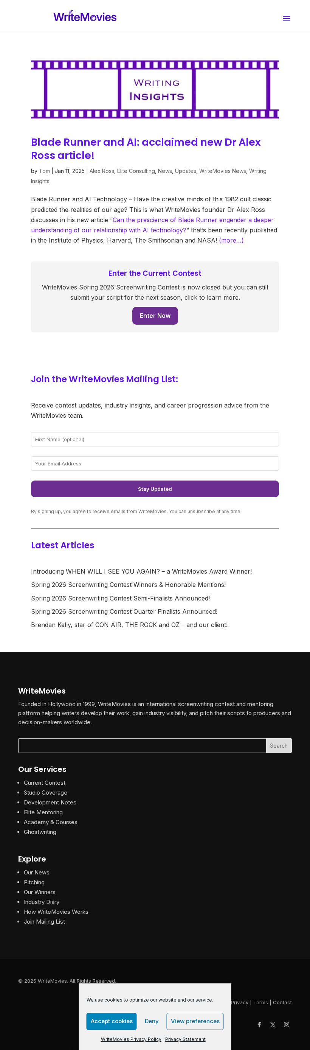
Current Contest (44, 782)
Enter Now (155, 315)
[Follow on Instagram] (286, 1024)
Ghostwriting (40, 831)
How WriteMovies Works (56, 911)
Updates (185, 171)
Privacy (239, 1002)
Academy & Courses (51, 822)
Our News (37, 872)
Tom (44, 171)
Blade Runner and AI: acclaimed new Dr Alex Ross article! (146, 148)
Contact (282, 1002)
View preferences (195, 1021)
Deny (152, 1021)
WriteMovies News (222, 171)
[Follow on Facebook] (259, 1024)
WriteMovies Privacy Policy (131, 1039)
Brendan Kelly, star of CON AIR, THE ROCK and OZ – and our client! (129, 624)
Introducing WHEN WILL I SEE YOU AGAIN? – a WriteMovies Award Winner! (141, 571)
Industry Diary (41, 901)
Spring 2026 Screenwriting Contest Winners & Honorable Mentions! (128, 584)
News (165, 171)
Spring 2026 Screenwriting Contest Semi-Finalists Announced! (120, 598)
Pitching (34, 882)
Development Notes (50, 802)
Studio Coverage (45, 792)
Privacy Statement (185, 1039)
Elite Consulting (136, 171)
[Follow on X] (273, 1024)
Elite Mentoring (43, 812)
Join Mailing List (44, 921)
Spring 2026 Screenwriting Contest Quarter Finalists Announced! (124, 611)
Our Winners (40, 892)
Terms (260, 1002)
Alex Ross (102, 171)
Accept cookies (112, 1021)
